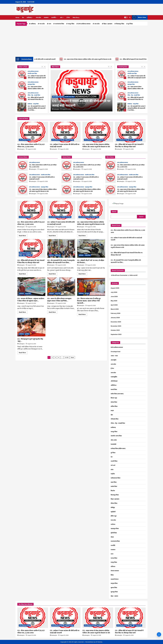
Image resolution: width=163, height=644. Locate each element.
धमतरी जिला (114, 461)
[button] (129, 17)
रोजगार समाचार (115, 570)
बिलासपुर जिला (120, 24)
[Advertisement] (81, 41)
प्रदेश (112, 469)
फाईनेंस (113, 474)
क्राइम (112, 410)
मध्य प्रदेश (38, 17)
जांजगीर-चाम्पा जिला (32, 73)
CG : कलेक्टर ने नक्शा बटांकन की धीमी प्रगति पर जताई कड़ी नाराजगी (21, 74)
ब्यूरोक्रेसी (113, 511)
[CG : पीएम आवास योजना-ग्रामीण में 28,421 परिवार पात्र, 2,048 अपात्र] (32, 132)
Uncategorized (115, 351)
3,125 (66, 357)
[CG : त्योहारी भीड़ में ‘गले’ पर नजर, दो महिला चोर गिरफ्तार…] (91, 248)
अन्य (61, 17)
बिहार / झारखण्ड (107, 24)
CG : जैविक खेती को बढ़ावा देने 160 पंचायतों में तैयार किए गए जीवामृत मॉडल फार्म (122, 59)
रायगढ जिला (114, 558)
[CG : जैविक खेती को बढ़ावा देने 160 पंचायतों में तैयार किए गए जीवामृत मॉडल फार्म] (130, 132)
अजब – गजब (114, 355)
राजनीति (53, 17)
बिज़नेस (113, 490)
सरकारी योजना (114, 579)
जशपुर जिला (114, 431)
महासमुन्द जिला (31, 84)
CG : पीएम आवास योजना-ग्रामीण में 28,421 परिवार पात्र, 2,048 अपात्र (22, 165)
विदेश (112, 575)
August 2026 (115, 288)
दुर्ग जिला (130, 24)
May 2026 (114, 300)
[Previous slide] (42, 66)
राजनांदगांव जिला (59, 24)
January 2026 (115, 317)
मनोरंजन (113, 524)
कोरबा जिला (114, 402)
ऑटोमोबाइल (114, 381)
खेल (112, 415)
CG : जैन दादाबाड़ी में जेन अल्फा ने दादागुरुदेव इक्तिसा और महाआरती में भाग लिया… (21, 106)
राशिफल (113, 566)
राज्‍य (50, 24)
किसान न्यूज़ (114, 398)
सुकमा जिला (114, 587)
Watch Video (142, 17)
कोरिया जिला (114, 406)
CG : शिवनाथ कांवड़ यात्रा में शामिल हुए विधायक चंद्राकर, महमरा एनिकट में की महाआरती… (89, 301)
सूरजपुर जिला (114, 592)
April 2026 (114, 305)
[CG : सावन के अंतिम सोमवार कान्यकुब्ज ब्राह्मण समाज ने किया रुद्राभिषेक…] (61, 286)
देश (23, 17)
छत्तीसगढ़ (29, 17)
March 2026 (115, 309)
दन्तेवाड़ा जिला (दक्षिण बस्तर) (118, 448)
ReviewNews (89, 642)
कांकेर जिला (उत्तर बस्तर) (117, 393)
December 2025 (116, 322)
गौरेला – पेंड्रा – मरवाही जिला (118, 423)
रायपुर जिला (71, 24)
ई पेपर (68, 17)
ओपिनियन (113, 385)
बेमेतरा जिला (114, 503)
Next (72, 357)
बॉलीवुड (113, 507)
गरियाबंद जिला (114, 419)
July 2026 (114, 292)
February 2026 (115, 313)
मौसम (112, 537)
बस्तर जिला (113, 482)
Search (114, 211)
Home (17, 17)
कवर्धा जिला (114, 389)
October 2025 (115, 330)
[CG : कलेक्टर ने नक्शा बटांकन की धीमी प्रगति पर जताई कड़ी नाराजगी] (81, 90)
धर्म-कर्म (113, 465)
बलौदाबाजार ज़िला (115, 478)
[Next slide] (45, 66)
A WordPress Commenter (119, 275)
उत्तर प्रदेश (97, 24)
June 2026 (114, 296)
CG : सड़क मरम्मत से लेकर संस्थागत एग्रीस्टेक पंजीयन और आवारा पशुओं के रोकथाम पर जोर (69, 59)
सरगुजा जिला (114, 583)
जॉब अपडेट (114, 440)
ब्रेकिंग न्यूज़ (113, 516)
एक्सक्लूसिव (114, 377)
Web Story (76, 17)
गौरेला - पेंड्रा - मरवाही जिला (34, 95)
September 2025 (116, 334)
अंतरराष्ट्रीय (113, 360)
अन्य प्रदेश (113, 364)
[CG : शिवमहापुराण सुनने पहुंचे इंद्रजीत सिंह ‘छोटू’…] (31, 327)
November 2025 (116, 326)
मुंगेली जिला (114, 533)
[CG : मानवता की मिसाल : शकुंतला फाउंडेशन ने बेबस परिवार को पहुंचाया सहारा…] (31, 286)
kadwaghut (56, 109)
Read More (23, 236)
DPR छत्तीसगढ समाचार (84, 24)
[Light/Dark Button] (126, 17)
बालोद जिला (114, 486)
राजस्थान (46, 17)
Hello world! (134, 275)
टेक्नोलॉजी (113, 444)
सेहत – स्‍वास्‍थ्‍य (114, 596)
